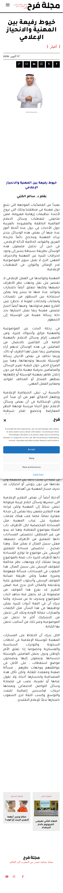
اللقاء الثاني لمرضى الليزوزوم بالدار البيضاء (46, 824)
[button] (4, 420)
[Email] (27, 64)
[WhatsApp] (41, 64)
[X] (49, 64)
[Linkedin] (34, 64)
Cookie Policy (38, 475)
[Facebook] (56, 64)
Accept (31, 450)
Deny (31, 458)
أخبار (53, 46)
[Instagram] (13, 877)
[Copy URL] (19, 64)
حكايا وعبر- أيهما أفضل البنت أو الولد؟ (17, 818)
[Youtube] (6, 877)
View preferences (31, 467)
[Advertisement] (31, 145)
